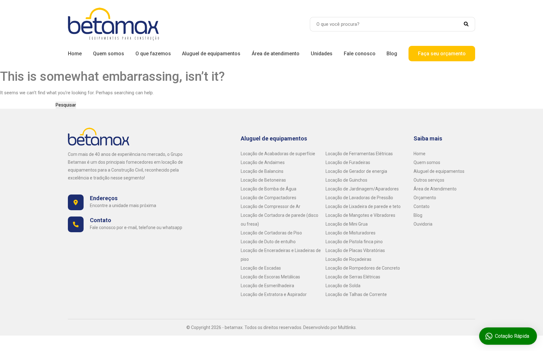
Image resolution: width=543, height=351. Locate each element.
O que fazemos (153, 54)
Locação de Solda (343, 285)
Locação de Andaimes (263, 162)
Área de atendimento (275, 54)
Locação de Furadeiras (348, 162)
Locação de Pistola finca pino (354, 241)
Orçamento (425, 197)
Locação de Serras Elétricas (353, 276)
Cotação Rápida (512, 336)
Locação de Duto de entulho (268, 241)
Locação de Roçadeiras (348, 259)
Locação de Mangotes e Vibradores (360, 215)
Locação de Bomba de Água (268, 188)
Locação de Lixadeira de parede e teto (363, 206)
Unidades (321, 54)
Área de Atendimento (435, 188)
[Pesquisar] (469, 24)
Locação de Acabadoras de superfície (278, 153)
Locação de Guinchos (346, 180)
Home (75, 54)
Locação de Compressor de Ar (270, 206)
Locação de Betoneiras (263, 180)
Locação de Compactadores (268, 197)
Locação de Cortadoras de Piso (271, 232)
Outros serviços (429, 180)
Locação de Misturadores (351, 232)
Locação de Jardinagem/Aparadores (362, 188)
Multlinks (347, 327)
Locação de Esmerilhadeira (267, 285)
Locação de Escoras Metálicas (270, 276)
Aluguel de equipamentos (211, 54)
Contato (422, 206)
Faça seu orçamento (442, 54)
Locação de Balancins (262, 171)
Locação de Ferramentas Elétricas (359, 153)
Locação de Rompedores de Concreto (363, 268)
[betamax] (113, 24)
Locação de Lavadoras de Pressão (359, 197)
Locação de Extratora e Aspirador (274, 294)
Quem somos (108, 54)
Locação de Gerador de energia (356, 171)
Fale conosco (360, 54)
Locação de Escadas (261, 268)
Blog (392, 54)
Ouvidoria (423, 224)
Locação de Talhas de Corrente (356, 294)
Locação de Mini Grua (347, 224)
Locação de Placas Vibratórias (355, 250)
